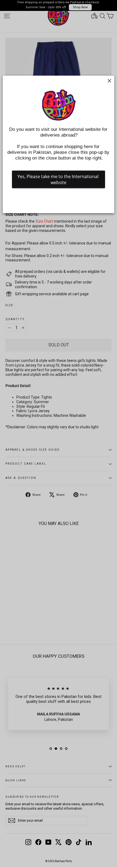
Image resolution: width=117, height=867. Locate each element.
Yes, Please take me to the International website (58, 179)
